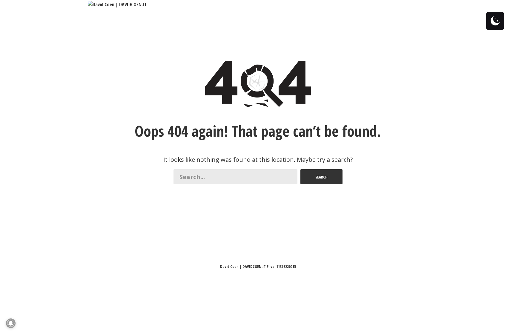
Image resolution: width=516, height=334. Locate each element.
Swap (227, 4)
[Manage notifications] (11, 323)
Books (370, 4)
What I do (165, 4)
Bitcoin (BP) (254, 4)
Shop (394, 4)
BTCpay (327, 4)
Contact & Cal (198, 4)
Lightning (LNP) (294, 4)
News (348, 4)
